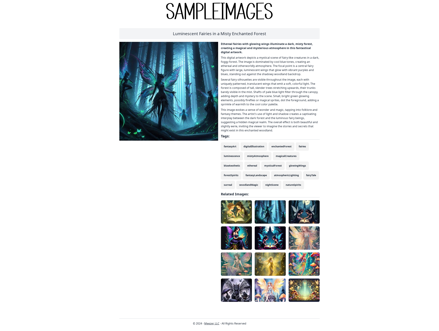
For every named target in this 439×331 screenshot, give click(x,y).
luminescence (232, 156)
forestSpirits (231, 175)
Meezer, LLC (211, 323)
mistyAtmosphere (258, 156)
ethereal (252, 165)
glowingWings (297, 165)
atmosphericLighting (286, 175)
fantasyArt (230, 146)
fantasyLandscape (256, 175)
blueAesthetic (232, 165)
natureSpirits (293, 184)
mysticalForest (273, 165)
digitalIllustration (254, 146)
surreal (228, 184)
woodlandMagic (248, 184)
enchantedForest (281, 146)
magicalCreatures (286, 156)
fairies (302, 146)
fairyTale (311, 175)
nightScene (271, 184)
